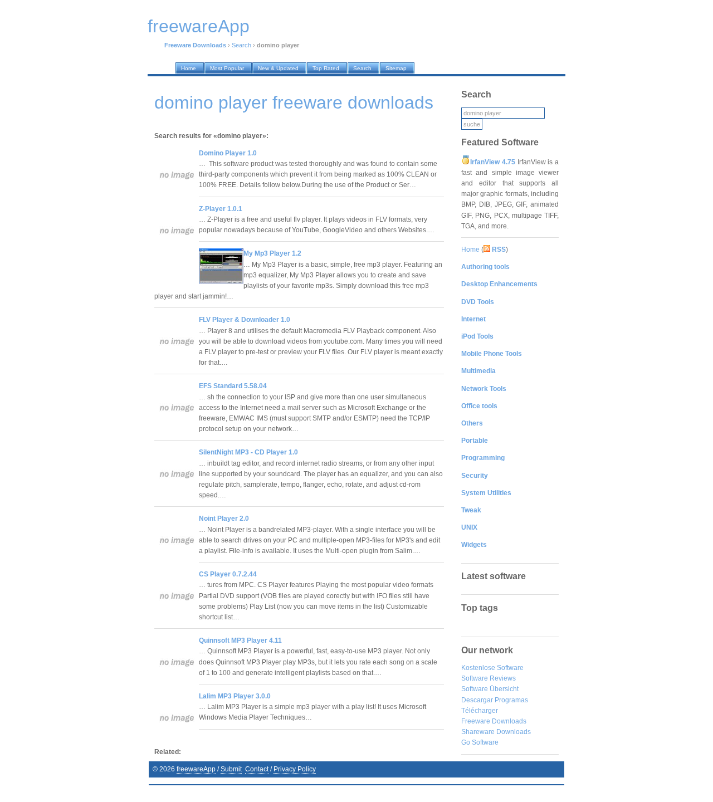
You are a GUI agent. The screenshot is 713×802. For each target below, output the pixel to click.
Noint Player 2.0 (224, 518)
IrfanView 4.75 (492, 162)
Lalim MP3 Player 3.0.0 (235, 696)
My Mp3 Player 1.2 (272, 253)
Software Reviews (488, 678)
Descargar (477, 700)
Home (470, 249)
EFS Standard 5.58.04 (233, 386)
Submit (231, 769)
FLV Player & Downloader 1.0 (244, 320)
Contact (256, 769)
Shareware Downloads (496, 732)
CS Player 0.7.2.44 (228, 574)
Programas (511, 700)
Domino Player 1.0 (228, 153)
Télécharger (479, 711)
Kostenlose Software (492, 668)
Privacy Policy (295, 769)
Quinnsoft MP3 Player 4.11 (240, 640)
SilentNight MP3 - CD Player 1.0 (248, 452)
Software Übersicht (490, 689)
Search (241, 45)
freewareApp (196, 769)
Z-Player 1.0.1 (220, 209)
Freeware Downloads (493, 721)
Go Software (480, 742)
